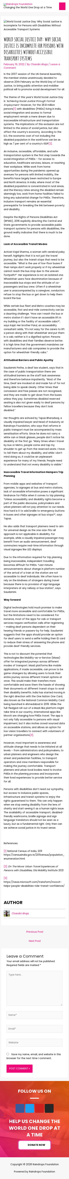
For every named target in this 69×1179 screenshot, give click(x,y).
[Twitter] (29, 1108)
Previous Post (34, 932)
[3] (31, 735)
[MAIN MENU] (62, 6)
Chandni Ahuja (20, 913)
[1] (14, 109)
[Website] (35, 1043)
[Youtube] (39, 1108)
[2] (50, 143)
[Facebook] (20, 1108)
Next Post (35, 941)
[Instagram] (49, 1108)
